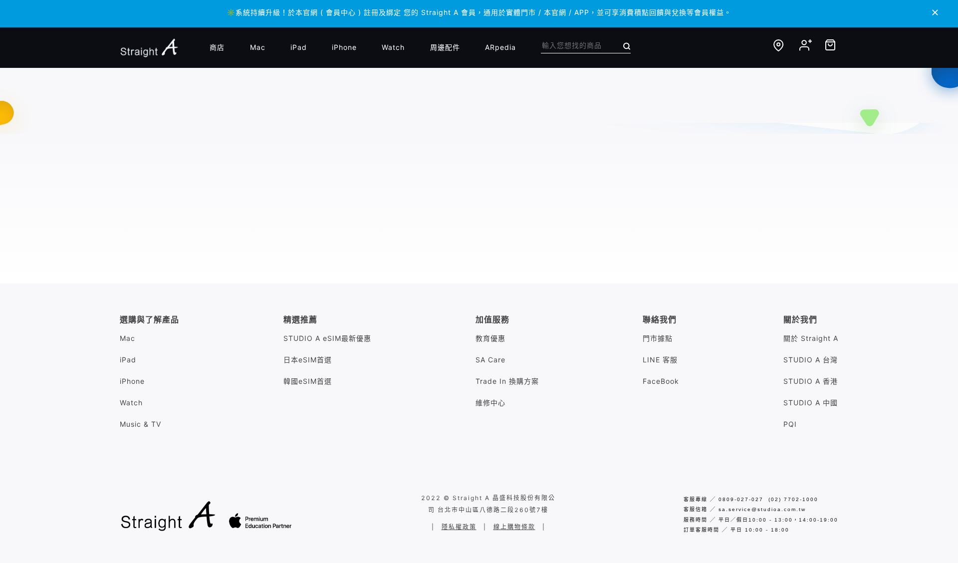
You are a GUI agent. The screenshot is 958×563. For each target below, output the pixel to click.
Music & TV (140, 424)
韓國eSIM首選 (307, 381)
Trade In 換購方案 (507, 381)
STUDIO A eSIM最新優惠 (327, 338)
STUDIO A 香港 (810, 381)
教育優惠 (490, 338)
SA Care (490, 359)
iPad (298, 47)
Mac (257, 47)
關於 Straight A (810, 338)
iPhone (344, 47)
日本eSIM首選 (307, 359)
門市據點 (658, 338)
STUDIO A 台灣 (810, 359)
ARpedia (500, 47)
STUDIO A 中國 (810, 402)
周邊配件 (445, 47)
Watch (393, 47)
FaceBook (661, 381)
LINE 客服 (660, 359)
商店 (217, 47)
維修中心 (490, 402)
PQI (790, 424)
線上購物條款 (514, 527)
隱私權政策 (459, 527)
